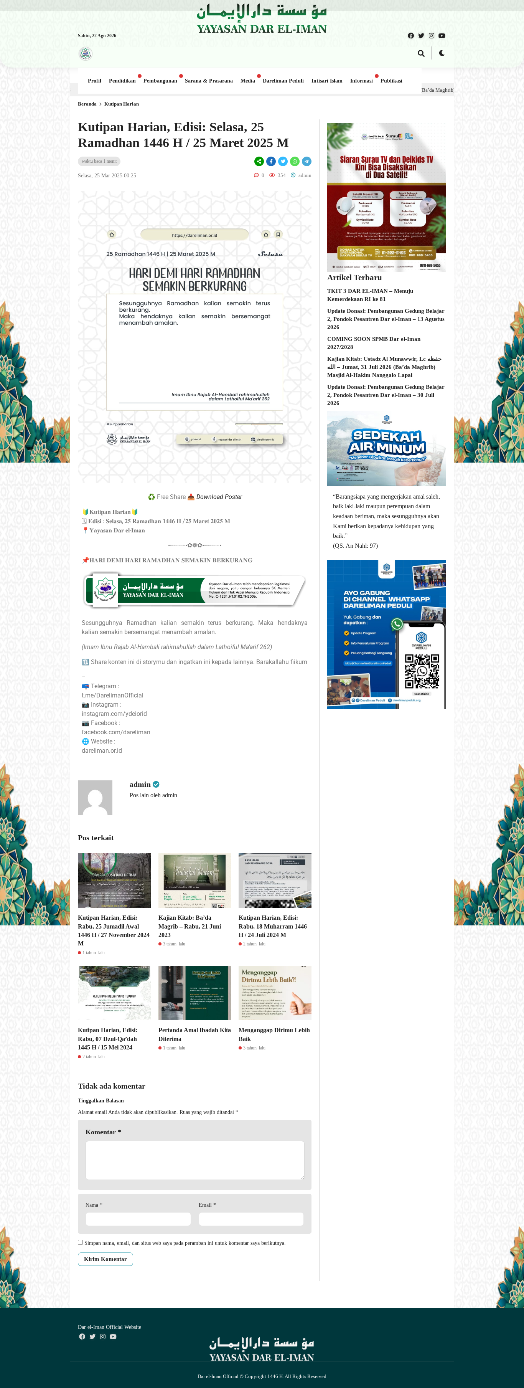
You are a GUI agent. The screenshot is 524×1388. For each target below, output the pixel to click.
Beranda (87, 104)
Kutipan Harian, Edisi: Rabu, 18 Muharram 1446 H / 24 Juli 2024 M (273, 926)
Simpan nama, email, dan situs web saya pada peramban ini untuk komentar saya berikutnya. (185, 1243)
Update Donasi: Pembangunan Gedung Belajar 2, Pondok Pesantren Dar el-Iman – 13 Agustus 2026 (386, 319)
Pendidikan (122, 81)
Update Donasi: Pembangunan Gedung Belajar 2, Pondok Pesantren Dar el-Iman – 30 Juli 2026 (386, 395)
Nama (94, 1205)
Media (248, 81)
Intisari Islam (327, 81)
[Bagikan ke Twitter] (283, 161)
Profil (94, 81)
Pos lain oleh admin (153, 795)
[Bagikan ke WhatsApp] (295, 161)
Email (207, 1205)
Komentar (103, 1132)
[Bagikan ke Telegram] (306, 161)
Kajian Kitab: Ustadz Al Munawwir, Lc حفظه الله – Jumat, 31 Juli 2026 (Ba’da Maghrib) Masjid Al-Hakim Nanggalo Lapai (384, 367)
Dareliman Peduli (283, 81)
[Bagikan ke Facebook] (271, 161)
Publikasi (391, 81)
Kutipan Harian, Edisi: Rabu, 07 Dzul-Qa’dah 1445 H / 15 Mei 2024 (107, 1039)
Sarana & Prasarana (209, 81)
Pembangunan (160, 81)
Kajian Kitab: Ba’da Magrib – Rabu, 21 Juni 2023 (189, 926)
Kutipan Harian (121, 104)
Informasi (361, 81)
